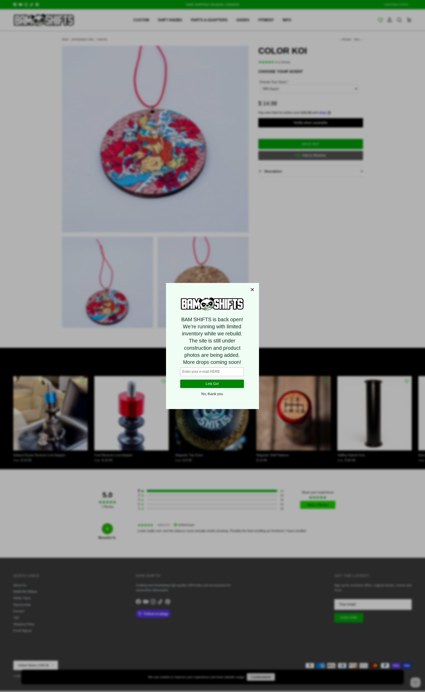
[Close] (252, 289)
